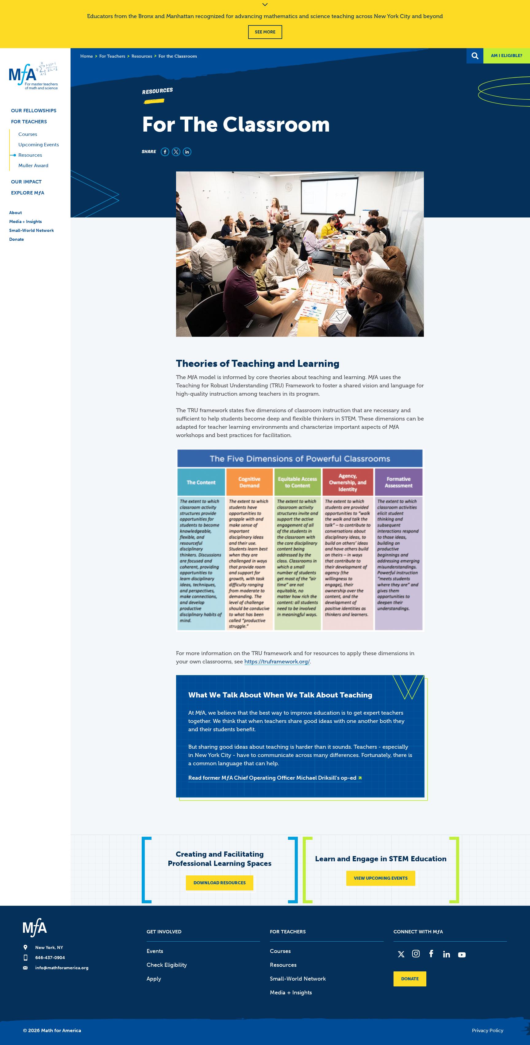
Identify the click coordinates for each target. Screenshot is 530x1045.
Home (86, 56)
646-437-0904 (50, 957)
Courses (27, 134)
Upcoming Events (38, 145)
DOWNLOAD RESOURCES (220, 883)
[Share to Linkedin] (187, 152)
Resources (30, 155)
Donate (16, 239)
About (15, 212)
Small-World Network (31, 230)
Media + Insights (25, 221)
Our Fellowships (33, 110)
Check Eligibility (167, 965)
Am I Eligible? (506, 55)
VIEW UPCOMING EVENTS (381, 878)
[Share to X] (176, 152)
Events (155, 951)
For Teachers (29, 122)
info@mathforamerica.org (61, 967)
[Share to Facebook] (165, 152)
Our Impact (26, 182)
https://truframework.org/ (277, 661)
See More (265, 32)
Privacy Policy (487, 1030)
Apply (154, 978)
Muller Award (33, 165)
